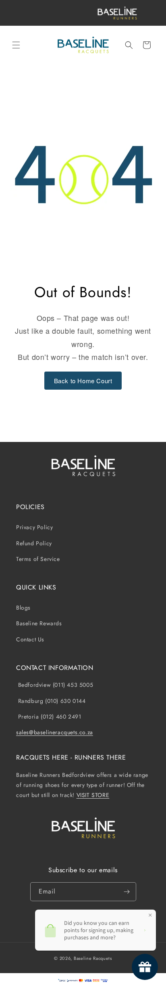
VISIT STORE (93, 795)
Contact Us (30, 639)
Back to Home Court (83, 380)
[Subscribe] (127, 891)
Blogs (23, 608)
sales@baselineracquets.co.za (54, 732)
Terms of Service (38, 559)
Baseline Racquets (93, 958)
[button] (16, 45)
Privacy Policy (34, 527)
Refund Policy (34, 543)
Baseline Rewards (39, 623)
